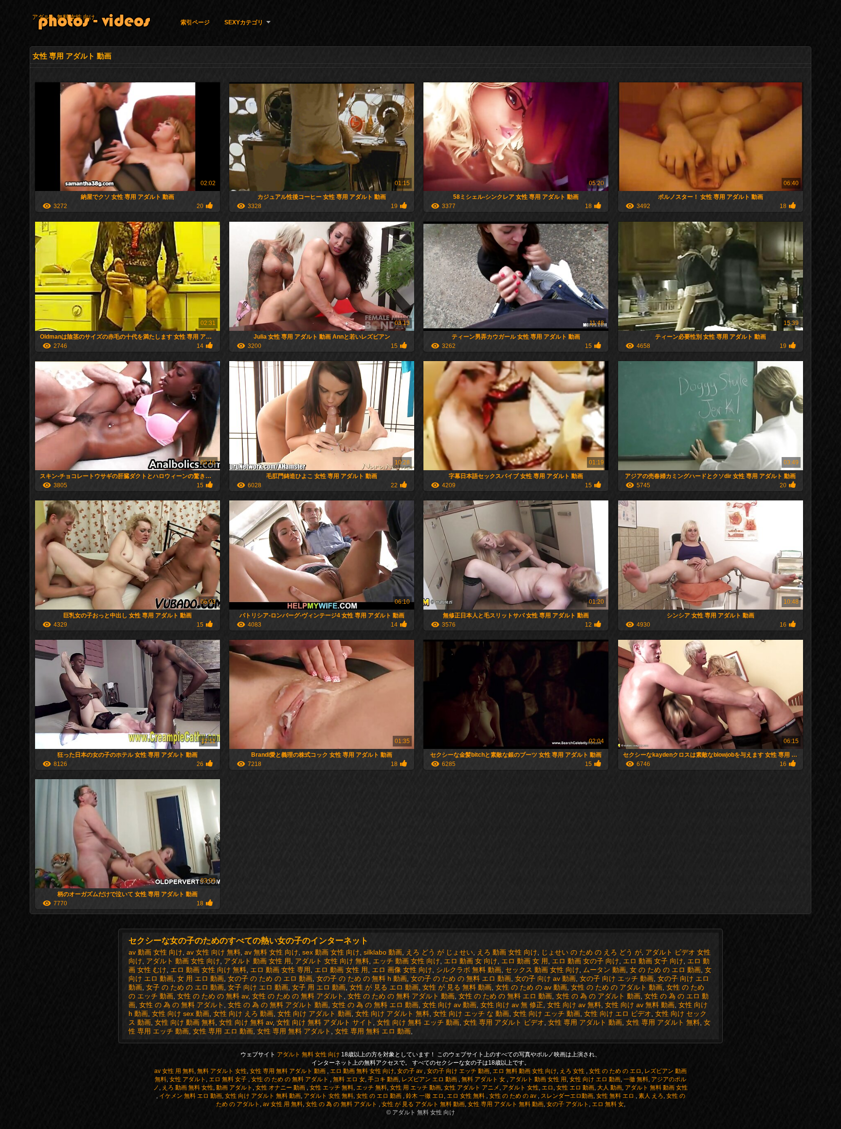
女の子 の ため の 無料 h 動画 (361, 978)
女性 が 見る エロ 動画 (384, 987)
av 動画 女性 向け (155, 952)
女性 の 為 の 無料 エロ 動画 (375, 1005)
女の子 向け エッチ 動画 (617, 978)
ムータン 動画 (604, 970)
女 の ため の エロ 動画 (665, 970)
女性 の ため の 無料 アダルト (298, 996)
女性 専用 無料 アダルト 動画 (288, 1071)
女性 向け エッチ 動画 (546, 1013)
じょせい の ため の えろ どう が (591, 952)
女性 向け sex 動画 (180, 1013)
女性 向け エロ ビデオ (617, 1013)
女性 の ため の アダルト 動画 (616, 987)
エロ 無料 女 (608, 1104)
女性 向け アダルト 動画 (314, 1013)
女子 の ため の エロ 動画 (185, 987)
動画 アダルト (234, 1087)
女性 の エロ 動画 (379, 1095)
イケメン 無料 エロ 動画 (190, 1095)
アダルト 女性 (520, 1087)
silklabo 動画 (383, 952)
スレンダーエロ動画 (567, 1095)
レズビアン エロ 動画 (430, 1079)
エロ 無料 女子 (228, 1079)
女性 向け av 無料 (574, 1005)
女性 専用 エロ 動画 (223, 1031)
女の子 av (410, 1071)
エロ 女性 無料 (466, 1095)
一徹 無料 (635, 1079)
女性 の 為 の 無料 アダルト (181, 1005)
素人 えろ (651, 1095)
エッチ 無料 (371, 1087)
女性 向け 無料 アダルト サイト (324, 1022)
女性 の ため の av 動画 (531, 987)
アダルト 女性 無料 (328, 1095)
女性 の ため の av (513, 1095)
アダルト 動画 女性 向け (183, 961)
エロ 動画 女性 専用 (280, 970)
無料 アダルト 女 (484, 1079)
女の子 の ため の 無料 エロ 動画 (461, 978)
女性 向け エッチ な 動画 (471, 1013)
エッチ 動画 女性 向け (406, 961)
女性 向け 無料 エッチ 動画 (418, 1022)
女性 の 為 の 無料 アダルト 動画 (278, 1005)
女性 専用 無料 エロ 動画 (373, 1031)
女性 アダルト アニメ (471, 1087)
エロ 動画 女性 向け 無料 (208, 970)
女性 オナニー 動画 (281, 1087)
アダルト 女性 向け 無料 (332, 961)
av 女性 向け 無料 (213, 952)
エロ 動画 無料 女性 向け (362, 1071)
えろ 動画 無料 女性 (187, 1087)
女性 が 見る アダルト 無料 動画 (423, 1104)
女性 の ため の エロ (615, 1071)
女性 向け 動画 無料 (185, 1022)
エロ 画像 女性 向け (402, 970)
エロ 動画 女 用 (524, 961)
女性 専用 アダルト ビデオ (503, 1022)
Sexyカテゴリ (243, 22)
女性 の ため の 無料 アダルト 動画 (401, 996)
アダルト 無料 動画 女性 (656, 1087)
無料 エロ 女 (349, 1079)
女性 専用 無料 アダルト (294, 1031)
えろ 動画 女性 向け (507, 952)
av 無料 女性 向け (271, 952)
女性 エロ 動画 (575, 1087)
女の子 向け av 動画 (545, 978)
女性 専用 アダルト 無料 (663, 1022)
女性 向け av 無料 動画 (640, 1005)
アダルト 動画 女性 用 (257, 961)
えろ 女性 (573, 1071)
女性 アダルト (187, 1079)
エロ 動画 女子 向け (653, 961)
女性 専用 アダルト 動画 (585, 1022)
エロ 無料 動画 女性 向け (525, 1071)
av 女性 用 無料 (174, 1071)
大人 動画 (609, 1087)
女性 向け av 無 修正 (511, 1005)
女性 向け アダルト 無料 (392, 1013)
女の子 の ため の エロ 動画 (270, 978)
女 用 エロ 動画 (200, 978)
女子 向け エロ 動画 (258, 987)
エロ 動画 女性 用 (341, 970)
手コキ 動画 (383, 1079)
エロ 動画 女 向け (470, 961)
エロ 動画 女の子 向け (585, 961)
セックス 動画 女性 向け (542, 970)
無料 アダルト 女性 (222, 1071)
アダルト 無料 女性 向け (63, 17)
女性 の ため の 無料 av (212, 996)
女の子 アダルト (568, 1104)
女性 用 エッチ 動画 (415, 1087)
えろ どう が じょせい (439, 952)
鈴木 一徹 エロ (425, 1095)
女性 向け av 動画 (449, 1005)
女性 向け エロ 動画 (595, 1079)
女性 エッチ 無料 (331, 1087)
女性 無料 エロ (616, 1095)
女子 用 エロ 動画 (319, 987)
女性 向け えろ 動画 (243, 1013)
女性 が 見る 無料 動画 (457, 987)
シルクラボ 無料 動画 (468, 970)
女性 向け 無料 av (246, 1022)
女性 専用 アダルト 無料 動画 (506, 1104)
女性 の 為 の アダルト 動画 (598, 996)
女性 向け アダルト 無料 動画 (263, 1095)
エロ (547, 1087)
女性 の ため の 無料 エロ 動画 (505, 996)
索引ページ (195, 22)
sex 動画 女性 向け (331, 952)
